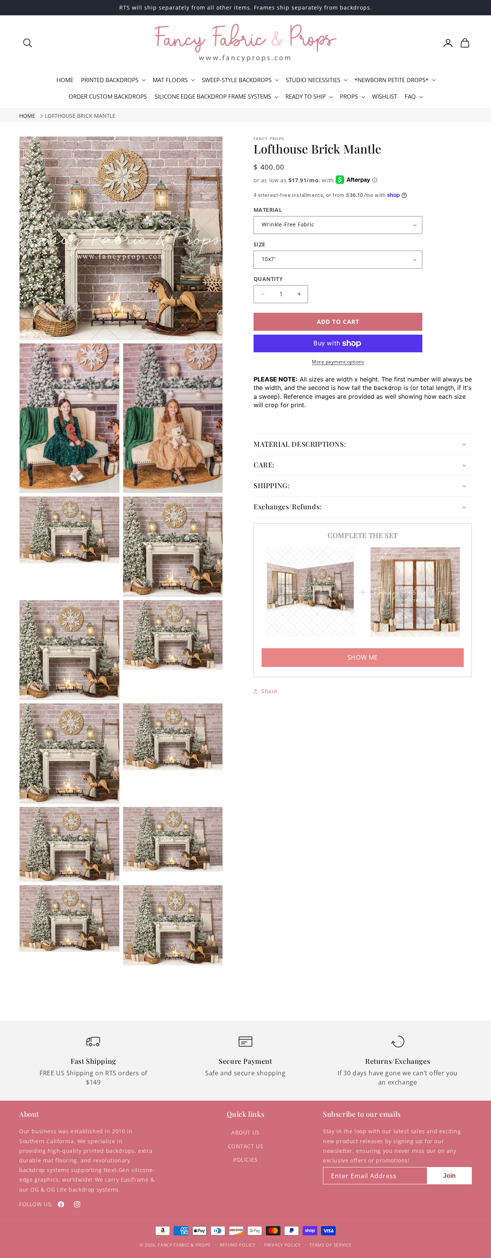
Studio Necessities (313, 80)
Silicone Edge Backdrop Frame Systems (213, 96)
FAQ (410, 96)
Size (259, 244)
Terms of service (330, 1245)
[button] (27, 43)
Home (27, 115)
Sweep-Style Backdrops (237, 80)
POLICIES (245, 1159)
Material (268, 209)
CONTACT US (246, 1146)
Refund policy (237, 1245)
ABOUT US (245, 1132)
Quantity (268, 278)
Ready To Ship (305, 96)
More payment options (338, 361)
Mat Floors (170, 80)
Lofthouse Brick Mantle (80, 115)
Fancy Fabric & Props (184, 1245)
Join (449, 1175)
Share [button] (269, 691)
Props (349, 96)
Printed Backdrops (109, 80)
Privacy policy (282, 1245)
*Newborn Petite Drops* (391, 80)
